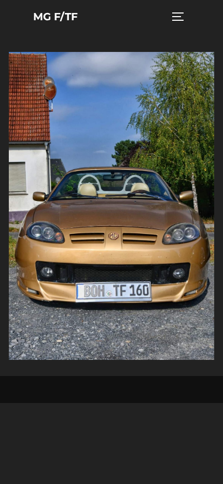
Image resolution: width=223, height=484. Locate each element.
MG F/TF (55, 16)
